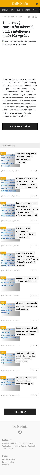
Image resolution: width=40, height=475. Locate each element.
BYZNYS (20, 10)
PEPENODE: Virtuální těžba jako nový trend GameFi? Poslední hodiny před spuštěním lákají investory (27, 259)
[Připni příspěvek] (29, 17)
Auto (4, 449)
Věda (31, 443)
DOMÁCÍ (5, 10)
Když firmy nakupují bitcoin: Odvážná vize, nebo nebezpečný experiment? (25, 357)
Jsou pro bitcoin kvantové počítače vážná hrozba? (27, 279)
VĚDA (35, 10)
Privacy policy (8, 462)
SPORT (27, 10)
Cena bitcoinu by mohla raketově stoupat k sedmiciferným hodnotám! (26, 157)
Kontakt (5, 465)
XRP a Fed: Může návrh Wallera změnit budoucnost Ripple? (26, 381)
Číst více (34, 171)
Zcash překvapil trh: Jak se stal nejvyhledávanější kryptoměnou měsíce (27, 331)
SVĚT (12, 10)
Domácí (5, 443)
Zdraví (23, 446)
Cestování (32, 446)
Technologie (7, 446)
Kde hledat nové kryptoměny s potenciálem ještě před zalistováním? (26, 232)
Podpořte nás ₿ (8, 459)
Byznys (18, 443)
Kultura (17, 446)
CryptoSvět (17, 17)
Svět (12, 443)
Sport (25, 443)
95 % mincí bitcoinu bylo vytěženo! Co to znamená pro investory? (26, 306)
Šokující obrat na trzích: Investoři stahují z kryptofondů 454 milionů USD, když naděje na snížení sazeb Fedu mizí (27, 209)
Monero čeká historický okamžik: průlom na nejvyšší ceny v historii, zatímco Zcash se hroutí (26, 182)
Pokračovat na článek (20, 126)
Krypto (3, 153)
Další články (20, 412)
